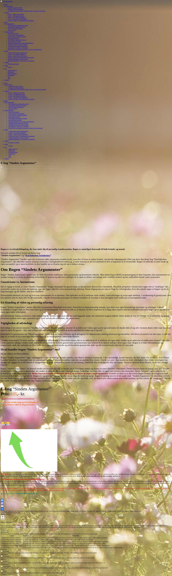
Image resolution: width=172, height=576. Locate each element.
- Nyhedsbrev (12, 154)
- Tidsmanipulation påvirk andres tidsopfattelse (21, 121)
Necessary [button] (4, 529)
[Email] (86, 506)
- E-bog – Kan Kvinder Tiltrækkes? (18, 97)
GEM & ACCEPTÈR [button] (7, 574)
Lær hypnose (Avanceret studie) (17, 36)
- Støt (9, 157)
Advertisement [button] (5, 564)
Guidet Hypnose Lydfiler (15, 7)
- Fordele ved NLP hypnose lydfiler (18, 123)
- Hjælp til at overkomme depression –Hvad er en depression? (25, 128)
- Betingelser (11, 150)
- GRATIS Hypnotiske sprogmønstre (18, 125)
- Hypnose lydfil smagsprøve (16, 88)
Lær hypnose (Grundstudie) (16, 35)
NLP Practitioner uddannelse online (18, 25)
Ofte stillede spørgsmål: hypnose (17, 40)
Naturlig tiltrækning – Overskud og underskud (21, 61)
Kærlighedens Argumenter (38, 255)
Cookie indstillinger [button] (6, 512)
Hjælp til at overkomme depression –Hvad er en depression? (25, 49)
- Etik (9, 155)
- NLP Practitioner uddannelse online (18, 104)
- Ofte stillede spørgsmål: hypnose (17, 118)
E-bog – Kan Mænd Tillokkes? (16, 17)
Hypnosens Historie (13, 38)
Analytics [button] (3, 559)
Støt (9, 78)
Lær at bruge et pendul (14, 41)
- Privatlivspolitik (13, 152)
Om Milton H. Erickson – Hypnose (18, 48)
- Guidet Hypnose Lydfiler (15, 86)
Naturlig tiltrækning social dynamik (18, 59)
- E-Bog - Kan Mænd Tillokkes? (17, 133)
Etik (9, 77)
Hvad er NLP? (12, 30)
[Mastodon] (86, 503)
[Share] (86, 509)
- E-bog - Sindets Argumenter (16, 92)
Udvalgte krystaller (13, 64)
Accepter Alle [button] (16, 512)
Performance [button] (4, 554)
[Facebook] (86, 500)
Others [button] (2, 569)
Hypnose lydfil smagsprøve (15, 9)
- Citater (10, 146)
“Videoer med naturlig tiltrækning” (18, 52)
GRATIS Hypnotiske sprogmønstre (18, 46)
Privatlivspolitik (12, 73)
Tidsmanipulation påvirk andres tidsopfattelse (20, 43)
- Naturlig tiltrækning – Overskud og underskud (21, 139)
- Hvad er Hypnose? (13, 112)
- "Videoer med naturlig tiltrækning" (18, 131)
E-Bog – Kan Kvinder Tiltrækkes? (17, 56)
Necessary (6, 530)
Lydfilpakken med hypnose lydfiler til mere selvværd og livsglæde (26, 11)
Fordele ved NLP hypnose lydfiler (17, 44)
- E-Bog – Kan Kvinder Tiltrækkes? (18, 134)
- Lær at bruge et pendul (15, 120)
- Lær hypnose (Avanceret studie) (17, 115)
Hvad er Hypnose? (13, 33)
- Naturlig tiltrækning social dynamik (18, 138)
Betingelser (11, 72)
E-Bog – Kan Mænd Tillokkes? (17, 54)
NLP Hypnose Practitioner (15, 28)
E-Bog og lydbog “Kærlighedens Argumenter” (21, 57)
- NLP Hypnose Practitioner (16, 107)
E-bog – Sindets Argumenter (16, 14)
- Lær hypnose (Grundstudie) (16, 113)
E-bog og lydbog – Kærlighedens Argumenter (21, 20)
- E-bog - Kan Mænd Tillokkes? (17, 96)
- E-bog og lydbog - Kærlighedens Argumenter (21, 99)
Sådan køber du (12, 70)
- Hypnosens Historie (14, 117)
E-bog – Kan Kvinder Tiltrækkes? (17, 19)
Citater (10, 67)
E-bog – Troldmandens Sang (16, 16)
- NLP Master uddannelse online (17, 105)
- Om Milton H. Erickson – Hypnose (18, 126)
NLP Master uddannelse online (16, 27)
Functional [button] (4, 549)
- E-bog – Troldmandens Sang (16, 94)
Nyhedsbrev (11, 75)
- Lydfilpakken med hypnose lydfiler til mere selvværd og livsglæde (27, 89)
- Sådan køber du (13, 149)
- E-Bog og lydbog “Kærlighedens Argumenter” (21, 136)
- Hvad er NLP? (12, 109)
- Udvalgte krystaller (13, 142)
